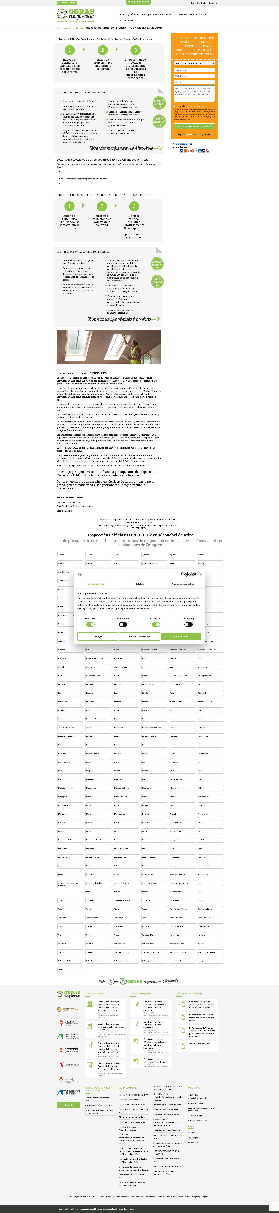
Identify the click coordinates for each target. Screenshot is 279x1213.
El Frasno (117, 684)
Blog (192, 3)
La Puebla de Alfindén (66, 736)
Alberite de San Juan (150, 563)
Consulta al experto (197, 1103)
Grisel (200, 710)
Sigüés (200, 892)
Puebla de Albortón (149, 857)
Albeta (172, 563)
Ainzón (201, 555)
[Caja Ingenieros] (182, 142)
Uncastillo (146, 926)
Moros (116, 805)
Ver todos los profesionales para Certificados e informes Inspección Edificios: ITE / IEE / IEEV (138, 527)
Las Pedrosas (203, 736)
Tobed (144, 909)
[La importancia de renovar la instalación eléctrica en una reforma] (182, 1017)
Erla (59, 693)
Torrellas (145, 918)
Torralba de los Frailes (178, 909)
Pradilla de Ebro (120, 857)
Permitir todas (181, 636)
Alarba (116, 563)
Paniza (200, 831)
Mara (144, 779)
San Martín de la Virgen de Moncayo (68, 884)
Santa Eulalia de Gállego (179, 883)
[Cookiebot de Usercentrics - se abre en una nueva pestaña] (183, 574)
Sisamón (61, 900)
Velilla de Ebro (119, 943)
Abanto (61, 555)
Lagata (116, 736)
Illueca (144, 719)
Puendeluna (175, 857)
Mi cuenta (68, 1105)
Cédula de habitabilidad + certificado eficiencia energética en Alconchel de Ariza (133, 1151)
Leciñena (145, 745)
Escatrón (89, 693)
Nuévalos (146, 822)
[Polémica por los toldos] (182, 1046)
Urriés (60, 935)
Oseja (144, 831)
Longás (145, 753)
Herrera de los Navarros (95, 719)
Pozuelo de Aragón (93, 857)
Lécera (89, 745)
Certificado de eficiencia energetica (75, 506)
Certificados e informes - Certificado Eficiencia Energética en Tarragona (109, 1066)
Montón (173, 797)
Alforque (201, 572)
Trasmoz (89, 926)
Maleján (173, 771)
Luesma (145, 762)
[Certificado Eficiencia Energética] (136, 1024)
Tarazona (201, 900)
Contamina (202, 667)
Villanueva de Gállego (178, 952)
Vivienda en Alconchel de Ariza (167, 1104)
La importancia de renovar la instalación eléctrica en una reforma (201, 1017)
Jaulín (88, 727)
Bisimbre (61, 624)
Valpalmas (62, 943)
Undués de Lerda (177, 926)
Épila (200, 684)
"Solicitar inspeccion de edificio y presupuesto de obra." (82, 178)
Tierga (116, 909)
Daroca (145, 676)
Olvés (200, 822)
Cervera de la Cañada (94, 658)
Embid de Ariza (148, 684)
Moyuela (145, 805)
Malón (60, 779)
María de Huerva (176, 779)
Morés (89, 805)
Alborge (201, 563)
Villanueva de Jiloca (65, 961)
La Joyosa (174, 727)
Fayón (172, 693)
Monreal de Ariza (121, 797)
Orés (116, 831)
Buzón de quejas (195, 1115)
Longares (117, 753)
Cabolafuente (203, 632)
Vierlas (201, 943)
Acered (89, 555)
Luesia (116, 762)
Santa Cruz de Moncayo (151, 883)
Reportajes (193, 1137)
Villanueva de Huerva (206, 952)
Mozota (173, 805)
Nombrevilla (203, 814)
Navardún (146, 814)
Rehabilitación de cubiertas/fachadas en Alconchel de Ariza (168, 1097)
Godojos (145, 710)
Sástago (89, 892)
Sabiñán (89, 874)
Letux (172, 745)
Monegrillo (62, 797)
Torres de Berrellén (178, 918)
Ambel (200, 580)
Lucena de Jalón (64, 762)
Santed (201, 883)
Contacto (201, 3)
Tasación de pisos (66, 510)
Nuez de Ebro (175, 822)
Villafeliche (90, 952)
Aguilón (173, 555)
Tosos (60, 926)
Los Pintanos (203, 753)
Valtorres (90, 943)
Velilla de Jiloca (148, 943)
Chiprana (173, 658)
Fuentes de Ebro (176, 701)
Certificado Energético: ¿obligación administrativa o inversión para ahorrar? (201, 1004)
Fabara (116, 693)
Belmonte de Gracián (66, 615)
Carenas (61, 650)
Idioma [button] (213, 3)
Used (88, 935)
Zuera (60, 969)
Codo (144, 667)
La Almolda (118, 727)
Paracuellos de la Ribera (95, 840)
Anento (61, 589)
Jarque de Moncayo (66, 727)
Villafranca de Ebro (121, 952)
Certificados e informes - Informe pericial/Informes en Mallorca (111, 1027)
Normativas (193, 1142)
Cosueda (61, 676)
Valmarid (201, 935)
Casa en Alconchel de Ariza (131, 1099)
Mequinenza (91, 788)
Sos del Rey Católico (122, 900)
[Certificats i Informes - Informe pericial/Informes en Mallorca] (90, 1026)
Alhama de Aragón (65, 580)
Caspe (116, 650)
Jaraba (200, 719)
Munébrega (62, 814)
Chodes (201, 658)
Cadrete (61, 641)
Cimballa (61, 667)
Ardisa (200, 589)
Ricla (144, 866)
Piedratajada (203, 840)
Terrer (88, 909)
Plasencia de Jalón (121, 848)
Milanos (201, 788)
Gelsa (116, 710)
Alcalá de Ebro (63, 572)
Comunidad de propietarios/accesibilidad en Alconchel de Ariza (166, 1122)
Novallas (89, 822)
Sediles (117, 892)
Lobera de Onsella (93, 753)
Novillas (117, 822)
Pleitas (144, 848)
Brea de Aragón (204, 624)
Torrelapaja (118, 918)
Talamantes (174, 900)
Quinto (61, 866)
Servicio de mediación (197, 1120)
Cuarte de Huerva (93, 676)
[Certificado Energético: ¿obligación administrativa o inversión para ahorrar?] (182, 1004)
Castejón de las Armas (178, 650)
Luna (200, 762)
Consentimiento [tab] (96, 584)
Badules (61, 606)
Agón (116, 555)
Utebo (116, 935)
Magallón (89, 771)
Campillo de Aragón (205, 641)
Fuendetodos (147, 701)
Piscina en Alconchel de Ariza (132, 1117)
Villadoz (61, 952)
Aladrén (61, 563)
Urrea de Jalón (204, 926)
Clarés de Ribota (120, 667)
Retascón (117, 866)
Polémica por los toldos (199, 1043)
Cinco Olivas (91, 667)
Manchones (119, 779)
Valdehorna (174, 935)
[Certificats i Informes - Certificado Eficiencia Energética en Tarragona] (90, 1065)
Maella (61, 771)
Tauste (61, 909)
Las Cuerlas (174, 736)
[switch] (123, 624)
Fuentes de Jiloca (205, 701)
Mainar (117, 771)
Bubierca (61, 632)
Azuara (201, 598)
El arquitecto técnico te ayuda (98, 1105)
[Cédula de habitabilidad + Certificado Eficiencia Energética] (136, 1004)
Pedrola (145, 840)
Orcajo (61, 831)
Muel (200, 805)
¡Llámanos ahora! (68, 2)
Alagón (89, 563)
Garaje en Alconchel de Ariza (132, 1104)
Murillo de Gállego (121, 814)
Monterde (146, 797)
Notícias (191, 1132)
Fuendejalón (119, 701)
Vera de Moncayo (177, 943)
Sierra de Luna (175, 892)
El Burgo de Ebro (204, 676)
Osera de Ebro (175, 831)
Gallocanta (62, 710)
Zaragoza (201, 961)
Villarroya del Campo (150, 961)
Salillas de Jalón (148, 874)
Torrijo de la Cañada (205, 918)
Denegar (97, 636)
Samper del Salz (204, 874)
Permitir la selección (139, 636)
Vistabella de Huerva (178, 961)
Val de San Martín (148, 935)
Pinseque (90, 848)
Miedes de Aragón (177, 788)
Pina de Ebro (63, 848)
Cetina (144, 658)
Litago (200, 745)
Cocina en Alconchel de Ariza (166, 1114)
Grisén (61, 719)
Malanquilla (146, 771)
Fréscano (90, 701)
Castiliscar (62, 658)
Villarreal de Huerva (122, 961)
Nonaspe (61, 822)
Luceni (89, 762)
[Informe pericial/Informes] (136, 1061)
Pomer (201, 848)
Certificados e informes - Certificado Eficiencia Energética (154, 1025)
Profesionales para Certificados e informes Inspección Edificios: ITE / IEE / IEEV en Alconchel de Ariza (138, 521)
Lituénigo (62, 753)
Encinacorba (175, 684)
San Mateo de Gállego (94, 883)
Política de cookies (125, 1208)
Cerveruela (118, 658)
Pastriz (117, 840)
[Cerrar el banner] (201, 574)
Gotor (172, 710)
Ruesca (61, 874)
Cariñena (89, 650)
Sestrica (145, 892)
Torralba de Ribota (205, 909)
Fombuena (62, 701)
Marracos (202, 779)
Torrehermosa (92, 918)
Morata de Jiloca (64, 805)
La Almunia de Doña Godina (152, 727)
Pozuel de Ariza (64, 857)
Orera (88, 831)
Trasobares (118, 926)
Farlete (145, 693)
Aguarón (145, 555)
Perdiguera (174, 840)
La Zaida (89, 736)
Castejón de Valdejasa (206, 650)
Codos (172, 667)
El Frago (89, 684)
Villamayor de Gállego (150, 952)
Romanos (174, 866)
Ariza (60, 598)
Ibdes (116, 719)
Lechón (117, 745)
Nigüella (173, 814)
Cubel (116, 676)
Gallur (88, 710)
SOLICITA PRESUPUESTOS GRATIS (194, 126)
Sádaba (117, 874)
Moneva (89, 797)
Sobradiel (90, 900)
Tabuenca (146, 900)
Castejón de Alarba (149, 650)
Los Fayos (174, 753)
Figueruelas (203, 693)
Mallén (201, 771)
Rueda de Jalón (204, 866)
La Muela (201, 727)
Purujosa (201, 857)
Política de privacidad (195, 106)
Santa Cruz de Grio (121, 883)
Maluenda (90, 779)
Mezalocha (146, 788)
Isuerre (173, 719)
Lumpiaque (174, 762)
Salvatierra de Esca (177, 874)
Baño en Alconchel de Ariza (165, 1109)
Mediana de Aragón (65, 788)
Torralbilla (62, 918)
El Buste (61, 684)
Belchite (201, 606)
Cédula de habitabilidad (69, 502)
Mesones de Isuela (121, 788)
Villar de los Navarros (94, 961)
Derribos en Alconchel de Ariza (167, 1166)
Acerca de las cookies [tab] (183, 584)
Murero (89, 814)
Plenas (172, 848)
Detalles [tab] (139, 584)
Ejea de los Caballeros (178, 676)
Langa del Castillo (149, 736)
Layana (61, 745)
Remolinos (90, 866)
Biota (200, 615)
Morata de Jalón (204, 797)
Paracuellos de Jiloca (66, 840)
